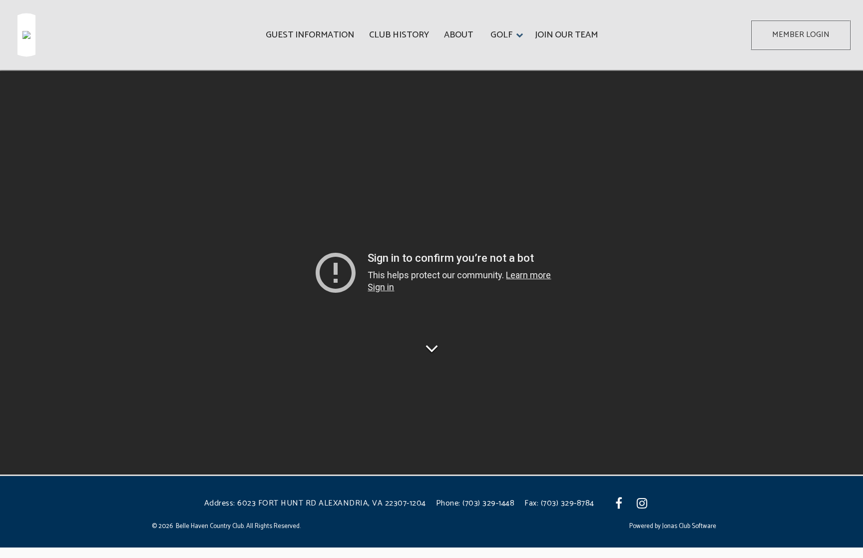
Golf (501, 34)
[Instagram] (643, 503)
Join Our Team (566, 34)
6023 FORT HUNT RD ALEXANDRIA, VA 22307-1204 (331, 503)
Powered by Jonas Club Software (672, 527)
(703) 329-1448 (488, 503)
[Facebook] (620, 503)
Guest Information (310, 34)
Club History (399, 34)
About (458, 34)
